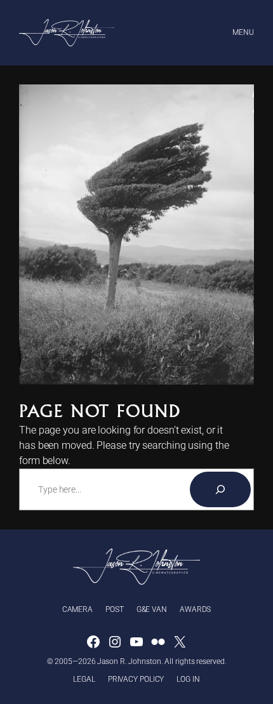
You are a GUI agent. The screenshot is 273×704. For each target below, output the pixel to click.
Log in (187, 679)
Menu (243, 32)
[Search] (220, 489)
